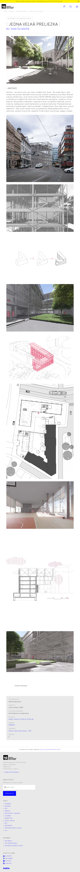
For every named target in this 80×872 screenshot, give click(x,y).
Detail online (10, 820)
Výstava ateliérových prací (20, 18)
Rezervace (8, 825)
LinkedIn (8, 863)
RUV (6, 823)
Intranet (8, 803)
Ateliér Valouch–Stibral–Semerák (21, 719)
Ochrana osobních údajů (14, 845)
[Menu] (77, 6)
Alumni (34, 795)
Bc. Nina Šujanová (17, 28)
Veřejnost (46, 795)
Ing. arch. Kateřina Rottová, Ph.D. (50, 749)
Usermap (8, 816)
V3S (6, 830)
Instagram (8, 858)
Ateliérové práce (21, 11)
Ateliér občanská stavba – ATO (20, 731)
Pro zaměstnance (11, 843)
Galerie (11, 11)
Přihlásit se (9, 793)
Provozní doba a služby (13, 828)
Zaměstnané (22, 795)
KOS (6, 808)
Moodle (7, 811)
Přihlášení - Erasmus (12, 813)
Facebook (8, 856)
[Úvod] (10, 757)
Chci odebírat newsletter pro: (15, 792)
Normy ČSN (8, 818)
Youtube (8, 861)
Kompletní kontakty (12, 772)
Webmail (8, 806)
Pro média (8, 841)
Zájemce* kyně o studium (63, 795)
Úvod (5, 11)
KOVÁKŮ (12, 725)
